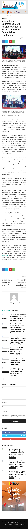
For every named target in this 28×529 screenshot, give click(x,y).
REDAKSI (11, 521)
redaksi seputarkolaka (10, 37)
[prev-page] (3, 379)
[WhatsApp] (13, 41)
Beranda (3, 15)
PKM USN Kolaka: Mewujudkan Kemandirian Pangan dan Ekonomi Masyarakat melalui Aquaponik (17, 371)
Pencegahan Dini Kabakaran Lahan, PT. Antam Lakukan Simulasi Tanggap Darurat (7, 282)
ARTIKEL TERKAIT (6, 310)
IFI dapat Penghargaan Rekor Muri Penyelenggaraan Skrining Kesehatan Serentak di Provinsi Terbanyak (20, 283)
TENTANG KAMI (5, 521)
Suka (24, 432)
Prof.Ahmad (5, 255)
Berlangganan (21, 439)
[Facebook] (3, 41)
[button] (2, 12)
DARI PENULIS (15, 310)
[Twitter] (6, 41)
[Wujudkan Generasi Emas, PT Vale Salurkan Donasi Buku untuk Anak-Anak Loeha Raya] (5, 360)
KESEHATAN (4, 318)
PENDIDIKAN (9, 15)
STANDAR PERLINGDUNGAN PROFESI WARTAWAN (14, 524)
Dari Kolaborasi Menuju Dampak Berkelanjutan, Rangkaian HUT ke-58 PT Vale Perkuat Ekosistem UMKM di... (16, 452)
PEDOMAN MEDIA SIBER (20, 521)
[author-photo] (14, 300)
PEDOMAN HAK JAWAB (13, 522)
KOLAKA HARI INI (5, 351)
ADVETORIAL (4, 362)
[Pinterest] (10, 41)
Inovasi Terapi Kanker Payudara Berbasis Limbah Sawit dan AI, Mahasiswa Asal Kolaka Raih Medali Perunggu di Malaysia (18, 340)
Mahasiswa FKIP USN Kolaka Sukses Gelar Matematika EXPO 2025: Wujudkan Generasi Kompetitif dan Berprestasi (18, 351)
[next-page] (5, 379)
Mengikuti (23, 435)
